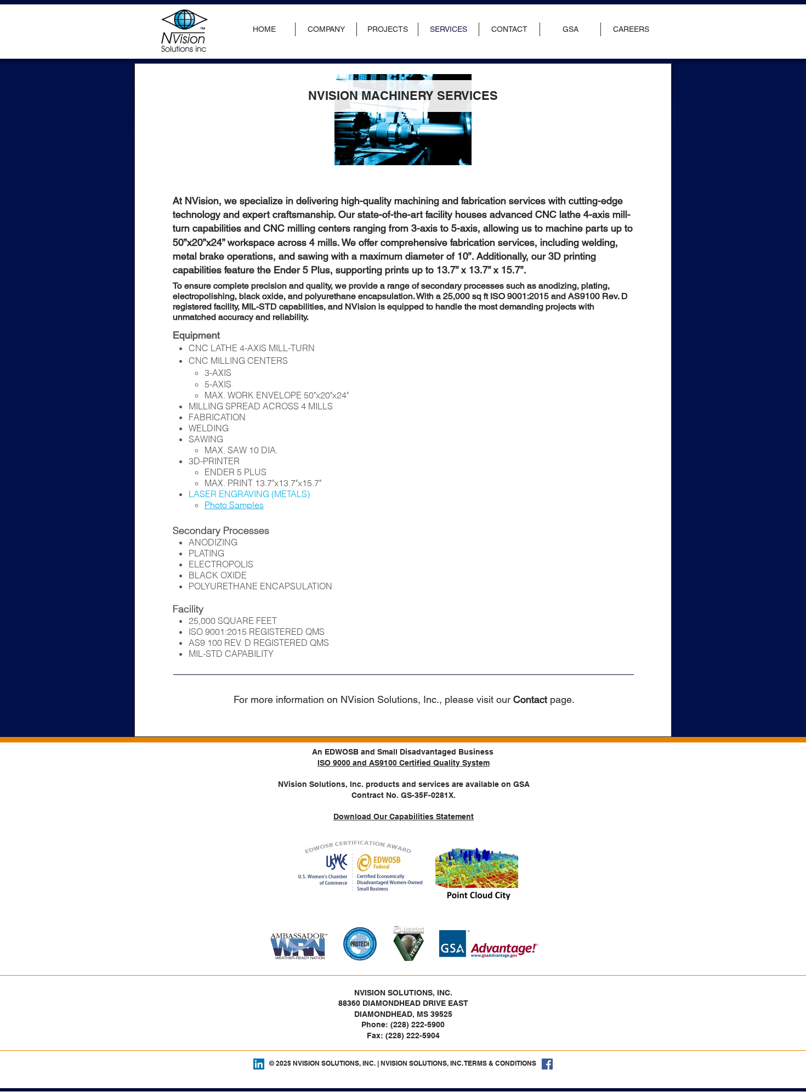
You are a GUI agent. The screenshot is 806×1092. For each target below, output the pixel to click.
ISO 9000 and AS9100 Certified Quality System (403, 762)
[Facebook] (547, 1064)
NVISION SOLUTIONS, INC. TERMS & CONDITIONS (458, 1063)
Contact (530, 699)
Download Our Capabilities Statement (403, 816)
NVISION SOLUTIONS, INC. (334, 1063)
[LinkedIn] (258, 1064)
